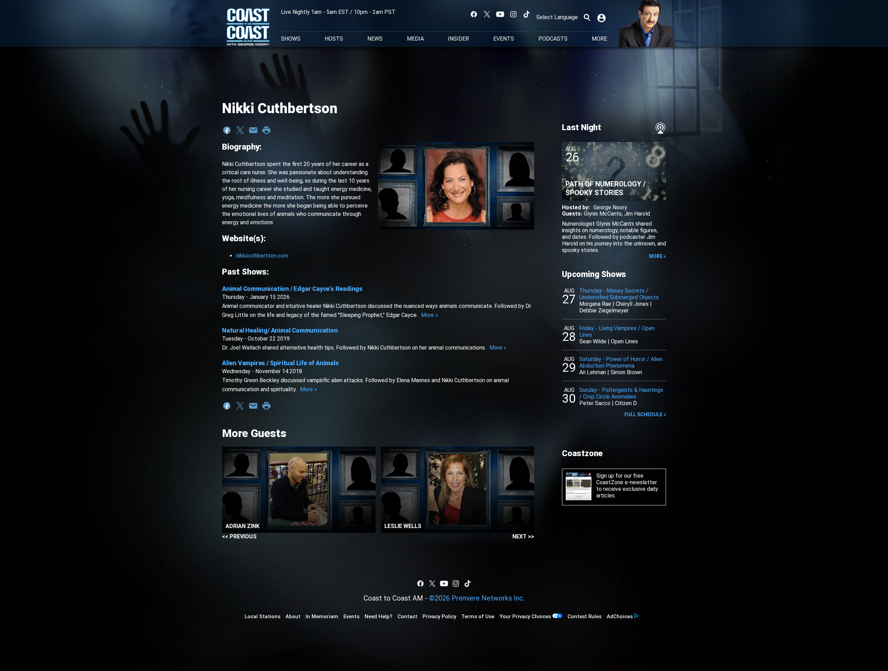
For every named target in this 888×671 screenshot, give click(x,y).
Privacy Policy (439, 616)
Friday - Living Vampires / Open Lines (617, 331)
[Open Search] (586, 17)
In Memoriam (322, 616)
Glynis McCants (603, 213)
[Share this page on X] (240, 130)
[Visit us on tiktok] (526, 14)
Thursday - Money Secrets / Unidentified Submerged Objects (619, 294)
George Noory (610, 207)
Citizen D (626, 403)
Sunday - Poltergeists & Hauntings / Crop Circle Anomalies (621, 393)
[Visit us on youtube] (500, 14)
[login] (602, 17)
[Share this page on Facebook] (227, 130)
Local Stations (262, 616)
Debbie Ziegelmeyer (604, 310)
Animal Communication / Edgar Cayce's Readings (292, 288)
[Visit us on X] (487, 14)
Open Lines (624, 341)
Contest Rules (584, 616)
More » (429, 315)
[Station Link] (248, 27)
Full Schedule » (645, 414)
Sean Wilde (592, 341)
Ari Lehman (592, 372)
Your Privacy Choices (525, 616)
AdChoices (620, 616)
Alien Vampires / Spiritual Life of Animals (280, 363)
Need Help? (378, 616)
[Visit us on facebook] (474, 14)
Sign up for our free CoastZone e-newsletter (626, 479)
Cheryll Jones (632, 304)
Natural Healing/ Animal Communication (280, 330)
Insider (458, 39)
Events (503, 39)
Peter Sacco (594, 403)
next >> (523, 536)
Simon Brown (626, 372)
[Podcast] (660, 128)
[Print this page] (266, 130)
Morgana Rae (595, 304)
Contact (407, 616)
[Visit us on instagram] (513, 14)
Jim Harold (637, 213)
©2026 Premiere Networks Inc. (476, 598)
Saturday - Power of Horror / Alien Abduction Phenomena (621, 362)
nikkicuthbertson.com (262, 255)
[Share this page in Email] (253, 130)
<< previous (239, 536)
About (292, 616)
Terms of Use (477, 616)
